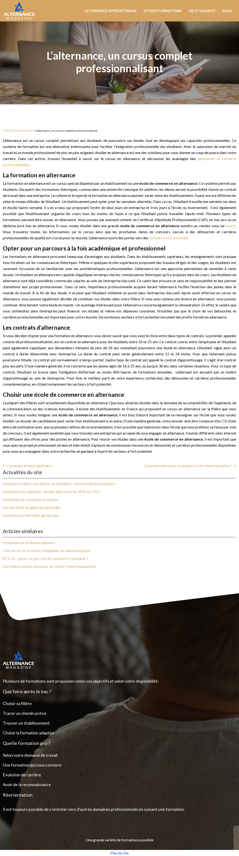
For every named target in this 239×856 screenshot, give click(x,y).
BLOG (227, 11)
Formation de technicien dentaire (29, 542)
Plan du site (119, 853)
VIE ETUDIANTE (202, 11)
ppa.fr (230, 225)
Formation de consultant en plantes (30, 499)
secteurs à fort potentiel (168, 238)
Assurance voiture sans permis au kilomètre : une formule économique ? (59, 483)
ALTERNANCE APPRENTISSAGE (111, 11)
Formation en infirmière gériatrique (31, 515)
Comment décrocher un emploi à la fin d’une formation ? (188, 465)
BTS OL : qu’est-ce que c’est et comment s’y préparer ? (45, 558)
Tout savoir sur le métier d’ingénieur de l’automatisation (46, 550)
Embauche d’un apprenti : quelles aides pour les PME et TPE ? (51, 491)
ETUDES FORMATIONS (163, 11)
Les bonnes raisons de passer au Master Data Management (49, 566)
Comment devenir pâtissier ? (29, 465)
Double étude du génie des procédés (31, 507)
